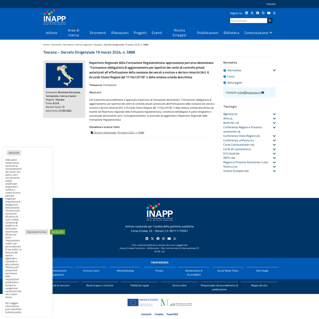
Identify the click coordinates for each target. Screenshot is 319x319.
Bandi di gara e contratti (99, 285)
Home (46, 44)
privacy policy (14, 312)
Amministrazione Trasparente (57, 273)
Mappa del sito (259, 285)
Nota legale (234, 82)
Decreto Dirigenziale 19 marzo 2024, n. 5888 (118, 133)
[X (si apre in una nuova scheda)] (252, 13)
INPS (226, 157)
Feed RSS (172, 314)
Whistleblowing (125, 271)
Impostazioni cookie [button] (36, 232)
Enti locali (229, 153)
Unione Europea (233, 171)
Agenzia (228, 114)
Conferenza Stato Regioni (239, 136)
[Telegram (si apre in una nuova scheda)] (274, 13)
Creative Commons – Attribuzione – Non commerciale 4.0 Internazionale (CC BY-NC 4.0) (163, 250)
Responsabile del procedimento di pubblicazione (219, 287)
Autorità (228, 122)
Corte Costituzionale (236, 144)
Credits (159, 314)
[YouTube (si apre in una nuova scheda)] (269, 13)
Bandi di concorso (60, 285)
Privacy (159, 271)
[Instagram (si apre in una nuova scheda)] (263, 13)
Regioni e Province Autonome (241, 162)
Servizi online (179, 285)
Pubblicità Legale (139, 285)
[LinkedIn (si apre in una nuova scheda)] (246, 13)
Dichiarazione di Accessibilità (193, 273)
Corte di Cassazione (235, 149)
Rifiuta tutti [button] (14, 152)
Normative (234, 70)
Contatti (271, 4)
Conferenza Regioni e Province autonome (242, 129)
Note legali (262, 271)
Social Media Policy (227, 271)
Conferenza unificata (236, 140)
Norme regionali (84, 44)
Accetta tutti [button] (57, 232)
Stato (226, 166)
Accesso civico (91, 271)
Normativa (68, 44)
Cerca (230, 76)
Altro (226, 118)
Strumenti (56, 44)
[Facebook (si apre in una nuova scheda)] (258, 13)
